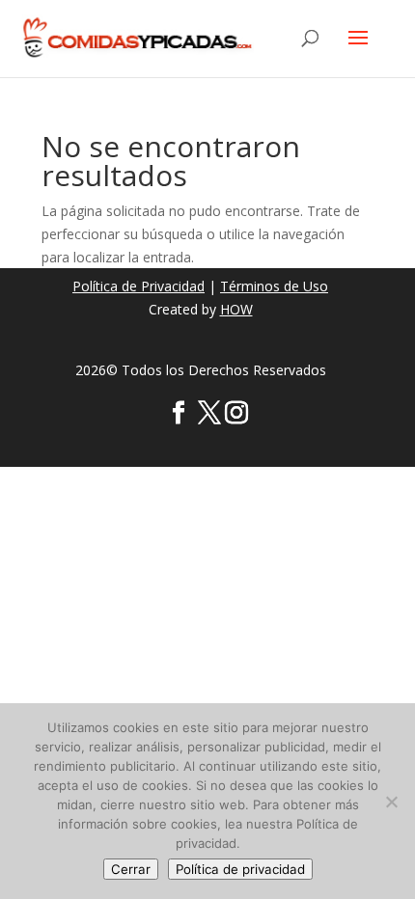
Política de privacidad (240, 869)
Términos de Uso (274, 286)
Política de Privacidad (138, 286)
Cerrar (131, 869)
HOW (236, 309)
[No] (391, 801)
